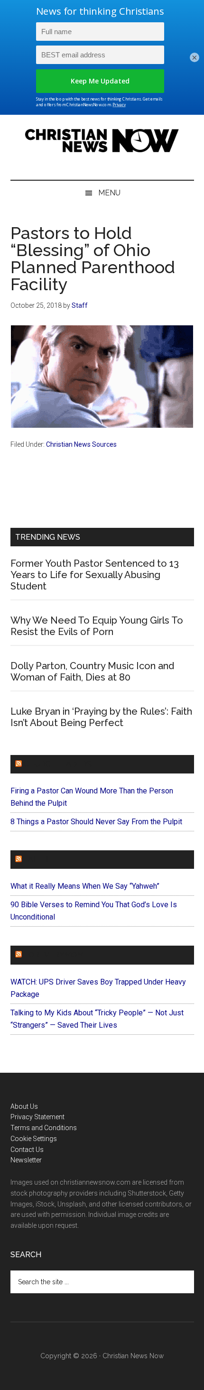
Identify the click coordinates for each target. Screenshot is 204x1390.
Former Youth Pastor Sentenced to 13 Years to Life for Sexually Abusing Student (94, 575)
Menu (109, 192)
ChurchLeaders (58, 764)
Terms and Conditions (43, 1128)
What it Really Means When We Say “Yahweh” (84, 886)
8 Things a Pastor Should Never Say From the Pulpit (96, 821)
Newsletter (26, 1160)
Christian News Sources (81, 444)
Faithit (38, 859)
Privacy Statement (37, 1117)
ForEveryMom (53, 954)
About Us (24, 1106)
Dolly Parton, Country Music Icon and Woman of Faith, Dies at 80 (92, 671)
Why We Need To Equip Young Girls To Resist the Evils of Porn (96, 626)
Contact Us (27, 1149)
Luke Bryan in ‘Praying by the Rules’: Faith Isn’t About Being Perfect (101, 717)
